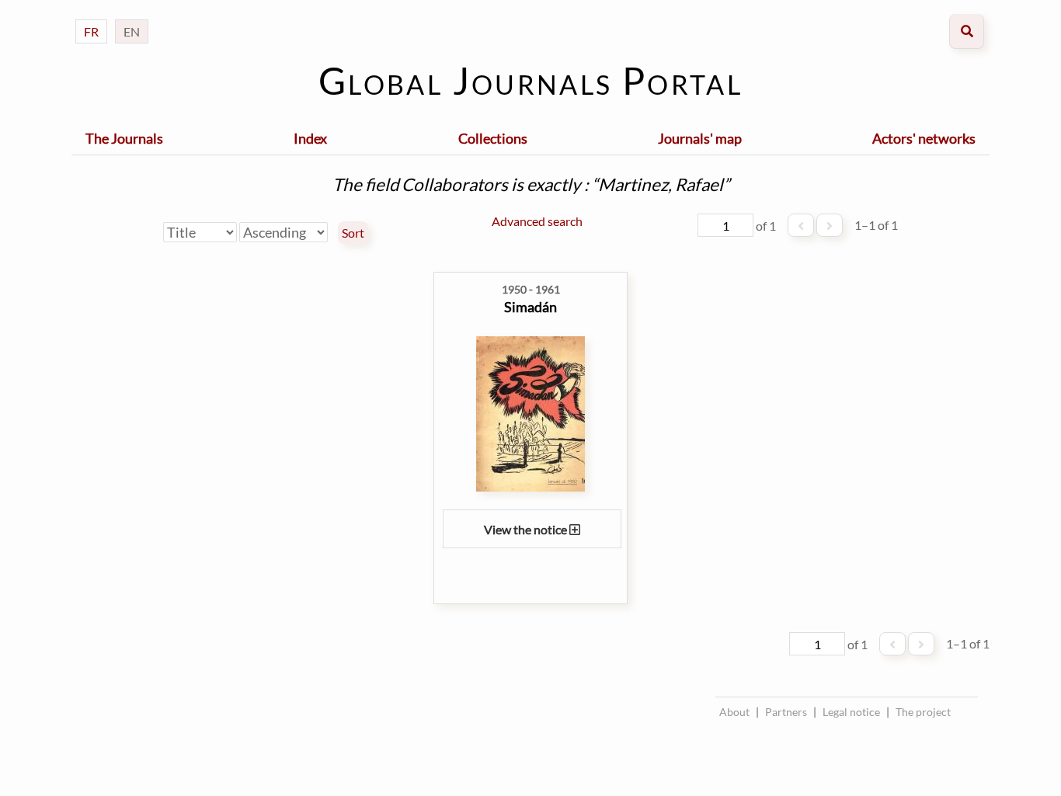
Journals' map (700, 138)
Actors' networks (924, 138)
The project (923, 711)
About (734, 711)
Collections (492, 138)
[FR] (91, 16)
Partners (786, 711)
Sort (353, 233)
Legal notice (851, 711)
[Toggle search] (966, 31)
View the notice (526, 529)
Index (310, 138)
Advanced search (537, 221)
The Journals (124, 138)
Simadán (530, 306)
